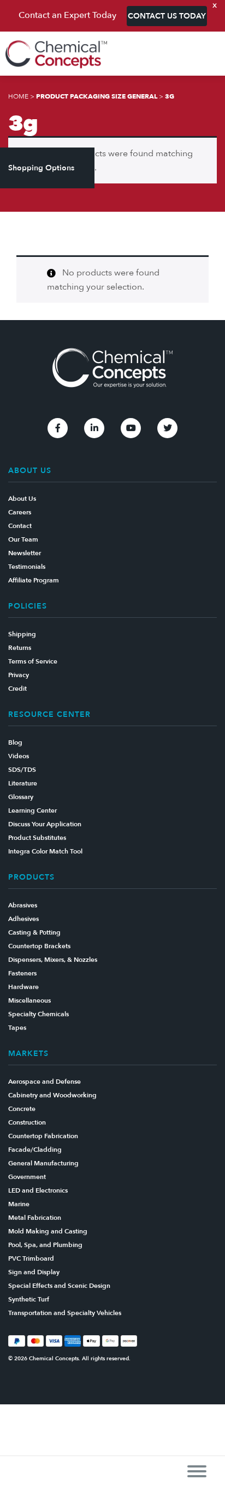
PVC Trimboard (31, 1258)
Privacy (18, 675)
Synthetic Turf (28, 1299)
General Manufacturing (43, 1163)
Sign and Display (34, 1272)
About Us (22, 498)
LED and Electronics (38, 1190)
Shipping (22, 634)
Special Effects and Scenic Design (59, 1285)
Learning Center (32, 810)
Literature (22, 783)
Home (18, 96)
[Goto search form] (211, 55)
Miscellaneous (29, 1000)
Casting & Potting (34, 932)
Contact (20, 525)
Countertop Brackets (39, 946)
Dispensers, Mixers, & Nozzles (52, 959)
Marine (18, 1204)
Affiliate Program (33, 580)
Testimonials (26, 566)
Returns (19, 647)
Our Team (23, 539)
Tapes (17, 1027)
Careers (19, 512)
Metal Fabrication (34, 1217)
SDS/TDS (22, 769)
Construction (27, 1122)
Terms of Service (32, 661)
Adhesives (23, 918)
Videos (18, 756)
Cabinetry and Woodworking (52, 1095)
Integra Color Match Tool (45, 851)
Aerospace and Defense (44, 1081)
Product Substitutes (37, 837)
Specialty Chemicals (38, 1014)
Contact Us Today (167, 16)
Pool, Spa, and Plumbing (45, 1245)
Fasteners (22, 973)
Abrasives (22, 905)
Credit (17, 688)
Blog (15, 742)
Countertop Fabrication (43, 1136)
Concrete (21, 1108)
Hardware (23, 987)
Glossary (20, 797)
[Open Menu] (196, 1471)
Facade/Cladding (35, 1149)
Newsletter (24, 553)
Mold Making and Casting (47, 1231)
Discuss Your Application (44, 824)
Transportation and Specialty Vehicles (64, 1313)
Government (27, 1176)
